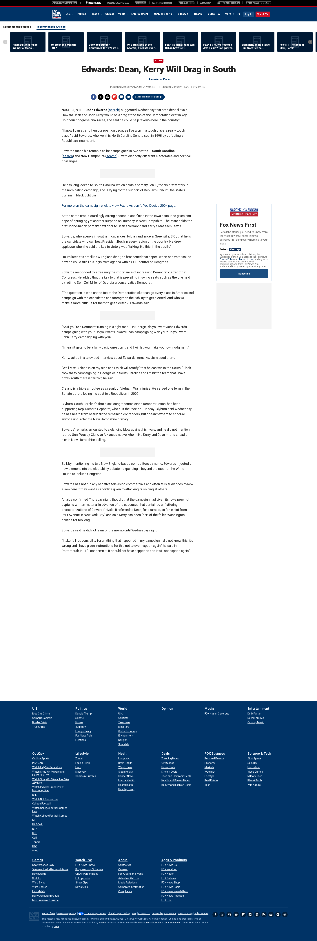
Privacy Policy (227, 259)
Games (37, 860)
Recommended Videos (17, 26)
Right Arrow (310, 42)
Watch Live (83, 860)
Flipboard (114, 97)
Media (122, 13)
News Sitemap (185, 913)
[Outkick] (205, 3)
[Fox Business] (118, 3)
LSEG (56, 926)
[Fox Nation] (140, 2)
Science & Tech (259, 753)
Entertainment (140, 13)
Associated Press (159, 79)
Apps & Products (174, 860)
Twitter (100, 97)
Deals (165, 753)
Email (128, 97)
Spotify (278, 914)
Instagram (229, 914)
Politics (82, 13)
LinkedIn (250, 914)
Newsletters (271, 914)
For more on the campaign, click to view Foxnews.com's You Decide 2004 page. (119, 205)
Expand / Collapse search (239, 14)
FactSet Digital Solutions (150, 922)
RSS (264, 914)
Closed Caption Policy (119, 913)
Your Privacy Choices (95, 913)
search (114, 110)
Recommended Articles (51, 26)
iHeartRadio (285, 914)
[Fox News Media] (93, 2)
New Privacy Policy (66, 913)
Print (121, 97)
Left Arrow (5, 42)
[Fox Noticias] (228, 2)
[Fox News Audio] (162, 3)
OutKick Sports (163, 13)
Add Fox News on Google (150, 97)
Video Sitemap (201, 913)
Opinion (109, 13)
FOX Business (215, 753)
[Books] (258, 2)
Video (211, 13)
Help (134, 913)
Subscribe (244, 273)
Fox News (56, 14)
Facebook (93, 97)
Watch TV (262, 14)
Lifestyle (183, 13)
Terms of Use (246, 259)
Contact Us (144, 913)
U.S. (68, 13)
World (96, 13)
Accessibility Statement (164, 913)
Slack (257, 914)
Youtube (236, 914)
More (228, 13)
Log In (248, 14)
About (122, 860)
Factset (102, 922)
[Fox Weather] (186, 2)
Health (198, 13)
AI (219, 13)
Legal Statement (172, 922)
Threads (107, 97)
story (158, 60)
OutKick (38, 753)
